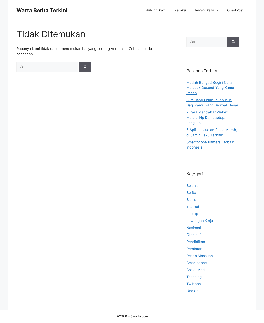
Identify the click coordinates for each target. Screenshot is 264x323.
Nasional (193, 228)
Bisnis (191, 200)
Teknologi (194, 277)
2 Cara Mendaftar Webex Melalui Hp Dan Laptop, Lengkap (207, 117)
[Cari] (85, 67)
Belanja (192, 186)
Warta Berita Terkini (41, 10)
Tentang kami (204, 10)
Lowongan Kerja (199, 221)
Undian (192, 291)
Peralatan (194, 249)
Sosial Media (197, 270)
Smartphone (196, 263)
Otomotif (193, 235)
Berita (191, 193)
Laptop (192, 214)
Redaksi (180, 10)
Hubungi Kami (156, 10)
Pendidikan (195, 242)
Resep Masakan (199, 256)
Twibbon (193, 284)
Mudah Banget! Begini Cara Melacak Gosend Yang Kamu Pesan (210, 87)
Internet (192, 207)
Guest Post (235, 10)
